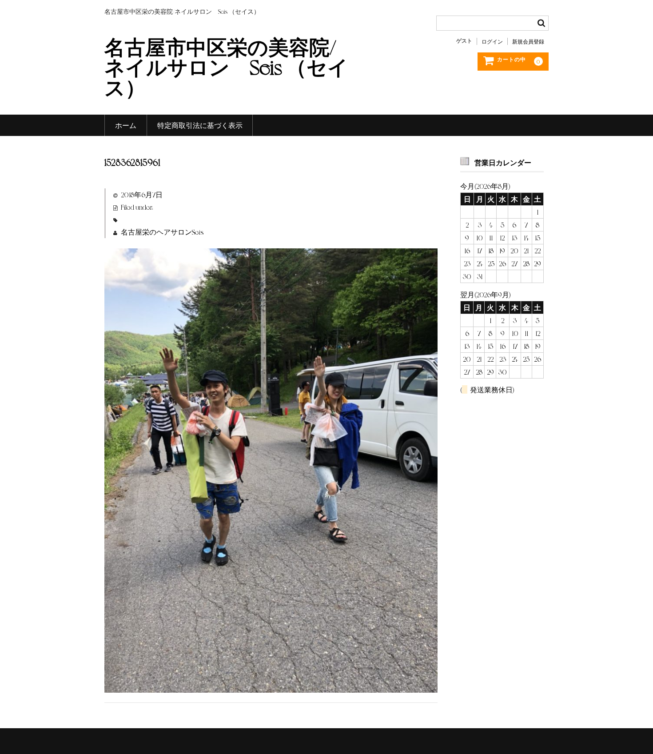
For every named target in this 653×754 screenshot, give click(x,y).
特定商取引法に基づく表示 (200, 125)
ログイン (492, 41)
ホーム (125, 125)
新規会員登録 (528, 41)
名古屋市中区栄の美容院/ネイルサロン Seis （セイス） (226, 66)
